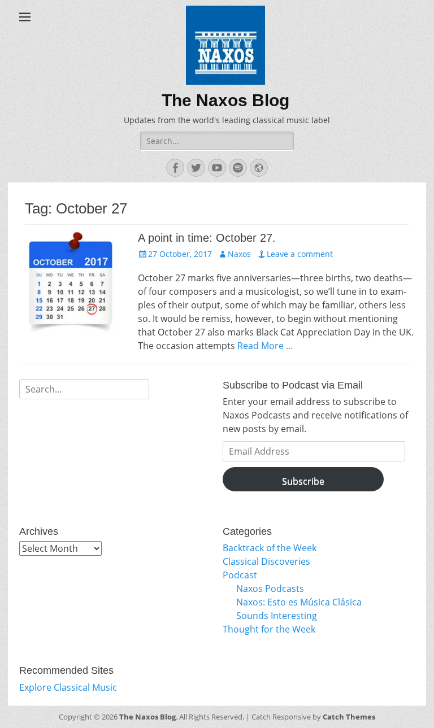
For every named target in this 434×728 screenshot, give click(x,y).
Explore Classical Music (68, 687)
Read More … (265, 345)
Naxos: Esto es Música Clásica (299, 602)
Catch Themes (349, 717)
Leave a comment (300, 254)
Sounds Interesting (276, 615)
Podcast (240, 575)
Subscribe (303, 481)
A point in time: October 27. (207, 238)
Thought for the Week (269, 629)
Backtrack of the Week (269, 548)
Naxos (239, 254)
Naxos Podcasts (270, 588)
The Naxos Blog (225, 100)
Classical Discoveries (266, 561)
